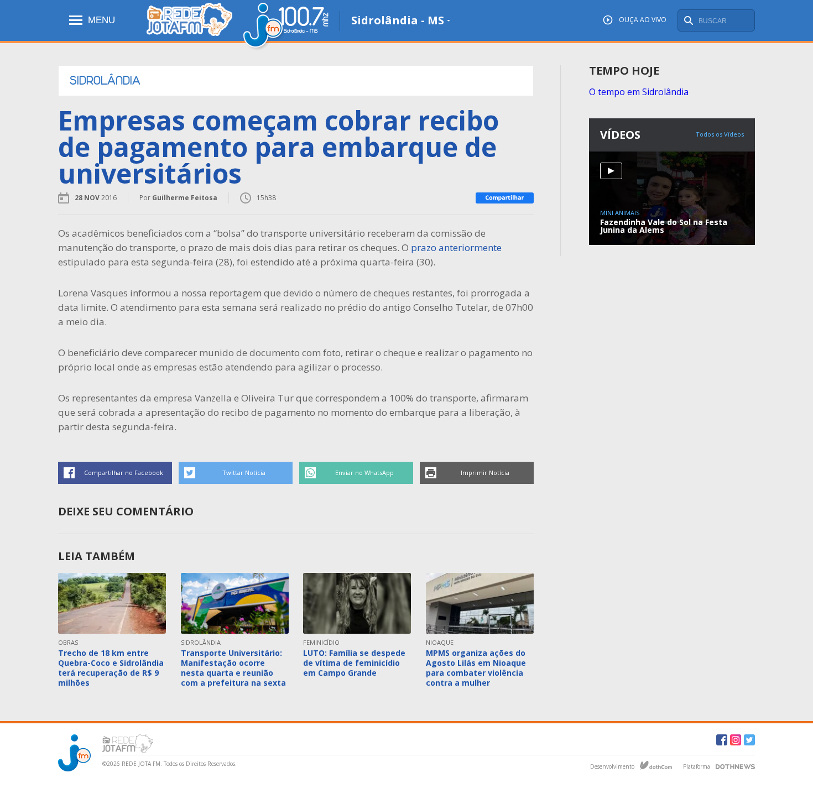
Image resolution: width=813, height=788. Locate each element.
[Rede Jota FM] (189, 26)
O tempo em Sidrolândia (639, 92)
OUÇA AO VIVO (642, 19)
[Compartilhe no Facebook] (505, 197)
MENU (101, 20)
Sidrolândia (105, 80)
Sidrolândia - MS (397, 20)
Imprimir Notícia (485, 472)
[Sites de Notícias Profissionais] (735, 765)
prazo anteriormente (456, 247)
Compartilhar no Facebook (123, 472)
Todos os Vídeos (720, 134)
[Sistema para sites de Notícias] (656, 765)
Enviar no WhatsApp (364, 472)
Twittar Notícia (243, 472)
